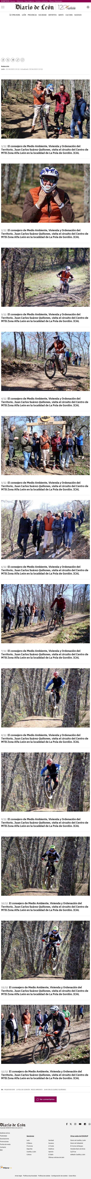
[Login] (88, 7)
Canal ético (72, 1176)
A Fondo (51, 1146)
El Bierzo (29, 1143)
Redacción (5, 66)
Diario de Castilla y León (78, 1140)
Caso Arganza (29, 1)
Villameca (20, 1)
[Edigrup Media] (6, 1167)
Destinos (51, 1149)
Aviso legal (18, 1176)
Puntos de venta (5, 1144)
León (24, 15)
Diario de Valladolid (76, 1143)
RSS (1, 1150)
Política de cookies (44, 1176)
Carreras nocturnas (41, 1)
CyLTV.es (73, 1152)
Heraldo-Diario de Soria (77, 1149)
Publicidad (3, 1136)
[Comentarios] (22, 60)
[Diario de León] (45, 7)
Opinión (50, 1152)
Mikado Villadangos (55, 1)
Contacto (3, 1147)
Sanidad (51, 1140)
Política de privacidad (30, 1176)
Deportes (52, 15)
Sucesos (78, 15)
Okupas (12, 1)
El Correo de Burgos (76, 1146)
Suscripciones (4, 1139)
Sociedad (43, 15)
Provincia (32, 15)
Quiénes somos (5, 1133)
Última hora (14, 15)
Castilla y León (31, 1152)
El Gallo (50, 1154)
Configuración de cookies (59, 1176)
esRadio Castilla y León (77, 1154)
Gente (61, 15)
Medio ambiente (37, 1089)
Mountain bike (9, 1089)
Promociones (4, 1141)
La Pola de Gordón (23, 1089)
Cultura (69, 15)
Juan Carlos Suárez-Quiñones (55, 1089)
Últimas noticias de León (56, 1157)
